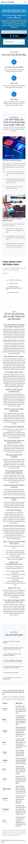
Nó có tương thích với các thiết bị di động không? (12, 678)
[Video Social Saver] (7, 2)
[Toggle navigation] (25, 2)
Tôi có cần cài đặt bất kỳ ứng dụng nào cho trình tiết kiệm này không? (12, 660)
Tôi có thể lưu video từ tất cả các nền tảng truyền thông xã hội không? (13, 648)
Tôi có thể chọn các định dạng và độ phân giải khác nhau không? (13, 667)
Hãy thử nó (6, 273)
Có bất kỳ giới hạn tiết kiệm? (10, 672)
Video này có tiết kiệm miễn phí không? (11, 642)
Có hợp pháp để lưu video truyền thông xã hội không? (12, 654)
